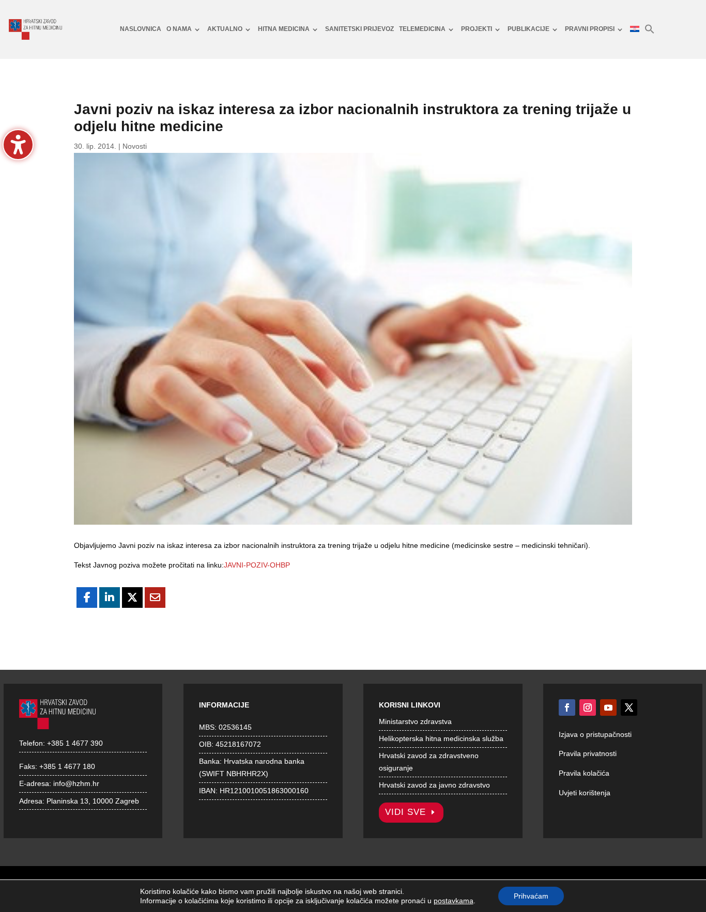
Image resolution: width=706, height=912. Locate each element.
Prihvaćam (531, 896)
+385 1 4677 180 (67, 766)
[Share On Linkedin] (109, 597)
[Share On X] (132, 597)
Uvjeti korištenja (584, 793)
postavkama (453, 901)
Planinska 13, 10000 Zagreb (93, 801)
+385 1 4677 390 (75, 743)
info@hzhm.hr (76, 783)
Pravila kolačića (584, 773)
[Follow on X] (629, 707)
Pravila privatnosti (588, 753)
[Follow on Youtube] (608, 707)
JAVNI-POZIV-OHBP (257, 565)
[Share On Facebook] (86, 597)
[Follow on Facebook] (567, 707)
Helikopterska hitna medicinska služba (441, 738)
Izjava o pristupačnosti (595, 734)
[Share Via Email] (155, 597)
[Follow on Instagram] (587, 707)
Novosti (134, 146)
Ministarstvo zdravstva (415, 721)
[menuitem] (140, 29)
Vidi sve (405, 812)
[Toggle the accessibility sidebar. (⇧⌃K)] (18, 144)
